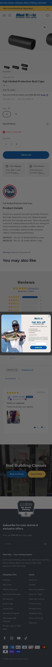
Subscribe (38, 347)
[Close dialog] (49, 316)
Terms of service (31, 340)
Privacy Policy (45, 339)
